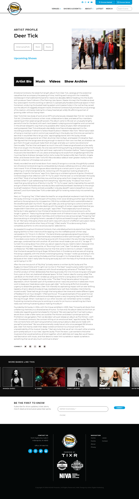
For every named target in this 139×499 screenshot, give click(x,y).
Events (93, 441)
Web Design (80, 487)
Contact (105, 441)
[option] (42, 378)
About (88, 9)
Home (93, 438)
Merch (109, 9)
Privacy (93, 447)
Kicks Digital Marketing (96, 487)
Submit (120, 408)
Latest (99, 9)
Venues (55, 9)
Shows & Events (72, 9)
